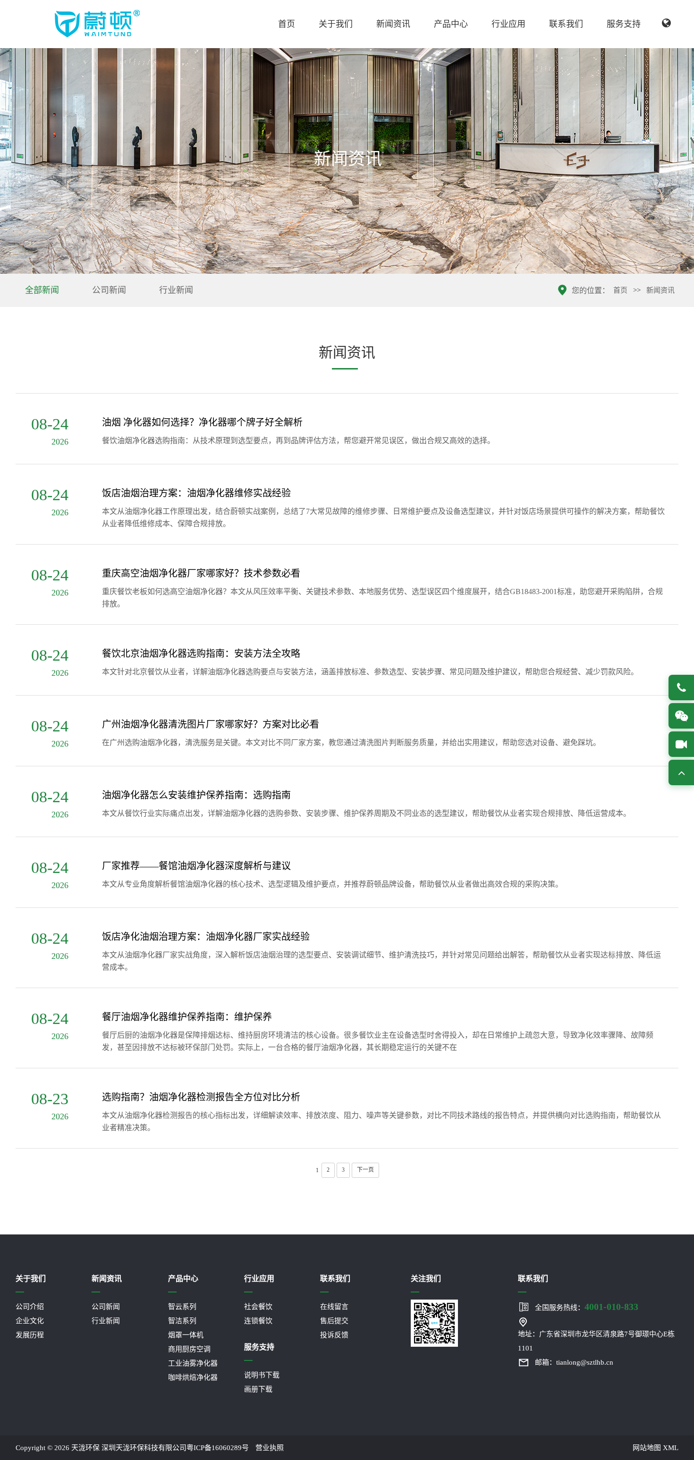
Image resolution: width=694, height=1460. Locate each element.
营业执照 (269, 1448)
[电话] (681, 687)
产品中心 (451, 24)
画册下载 (258, 1389)
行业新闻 (176, 290)
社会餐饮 (258, 1306)
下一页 (365, 1169)
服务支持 (624, 24)
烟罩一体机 (185, 1335)
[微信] (681, 716)
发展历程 (30, 1335)
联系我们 (566, 24)
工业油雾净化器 (193, 1363)
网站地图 (647, 1448)
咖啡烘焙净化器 (193, 1377)
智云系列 (182, 1306)
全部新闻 (42, 290)
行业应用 (508, 24)
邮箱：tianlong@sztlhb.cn (574, 1362)
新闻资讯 (393, 24)
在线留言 (334, 1306)
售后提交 (334, 1321)
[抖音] (681, 744)
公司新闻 (109, 290)
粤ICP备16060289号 (217, 1448)
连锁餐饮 (258, 1321)
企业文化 (30, 1321)
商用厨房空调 (189, 1349)
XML (670, 1448)
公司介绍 (30, 1306)
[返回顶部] (681, 772)
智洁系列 (182, 1321)
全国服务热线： (586, 1306)
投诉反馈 (334, 1335)
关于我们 (336, 24)
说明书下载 (261, 1375)
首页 (286, 24)
